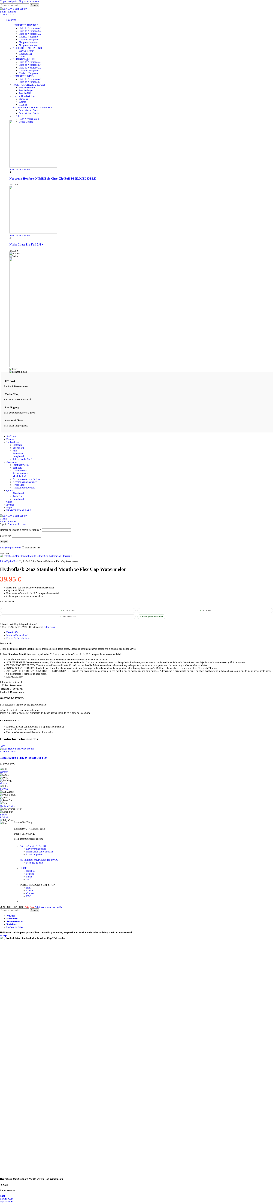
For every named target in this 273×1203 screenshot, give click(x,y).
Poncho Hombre (27, 87)
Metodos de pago (34, 862)
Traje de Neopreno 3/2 (30, 33)
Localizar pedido (34, 854)
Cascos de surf (20, 470)
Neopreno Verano (28, 45)
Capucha (23, 99)
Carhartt (4, 772)
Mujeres (30, 873)
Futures (3, 814)
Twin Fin (17, 496)
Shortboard (18, 447)
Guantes (23, 104)
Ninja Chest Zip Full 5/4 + (26, 244)
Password (6, 535)
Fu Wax (4, 789)
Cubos (22, 56)
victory (3, 783)
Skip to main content (29, 1)
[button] (8, 751)
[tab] (12, 632)
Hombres (30, 871)
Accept (3, 935)
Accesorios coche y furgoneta (27, 479)
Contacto (30, 893)
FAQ (28, 896)
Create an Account (17, 524)
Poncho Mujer (26, 90)
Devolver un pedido (36, 848)
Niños (29, 876)
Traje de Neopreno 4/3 (30, 28)
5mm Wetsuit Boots (29, 113)
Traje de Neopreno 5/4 (30, 31)
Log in (4, 542)
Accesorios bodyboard (24, 487)
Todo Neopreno (29, 119)
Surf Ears (17, 467)
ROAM (4, 817)
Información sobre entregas (39, 851)
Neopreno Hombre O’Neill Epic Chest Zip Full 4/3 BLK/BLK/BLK (52, 178)
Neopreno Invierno (28, 42)
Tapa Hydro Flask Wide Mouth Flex (23, 757)
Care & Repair (26, 51)
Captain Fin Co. (8, 806)
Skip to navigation (9, 1)
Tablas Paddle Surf (22, 459)
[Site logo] (13, 8)
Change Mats (25, 53)
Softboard (17, 445)
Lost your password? (10, 547)
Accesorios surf (20, 473)
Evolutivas (18, 453)
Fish (15, 450)
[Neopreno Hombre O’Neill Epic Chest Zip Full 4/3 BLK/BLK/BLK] (33, 166)
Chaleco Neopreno (28, 36)
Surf (28, 879)
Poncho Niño (25, 93)
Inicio (3, 561)
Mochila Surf (19, 476)
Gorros (22, 101)
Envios (29, 890)
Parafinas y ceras (21, 464)
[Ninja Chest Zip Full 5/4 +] (33, 232)
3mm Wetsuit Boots (29, 110)
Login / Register (14, 927)
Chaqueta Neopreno (29, 39)
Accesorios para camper (24, 482)
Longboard (18, 456)
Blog (28, 887)
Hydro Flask (19, 484)
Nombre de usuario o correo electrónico (20, 529)
